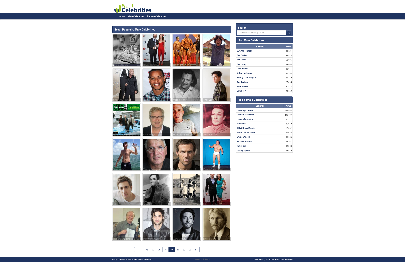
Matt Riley (241, 90)
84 (196, 249)
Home (122, 16)
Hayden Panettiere (245, 119)
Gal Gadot (241, 123)
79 (165, 249)
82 (184, 249)
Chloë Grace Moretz (246, 127)
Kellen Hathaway (244, 73)
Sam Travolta (243, 68)
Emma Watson (243, 136)
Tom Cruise (242, 55)
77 (153, 249)
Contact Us (288, 259)
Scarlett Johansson (245, 114)
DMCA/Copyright (274, 259)
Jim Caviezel (242, 81)
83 (190, 249)
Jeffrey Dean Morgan (246, 77)
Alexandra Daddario (246, 132)
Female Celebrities (156, 16)
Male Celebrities (136, 16)
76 (147, 249)
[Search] (288, 32)
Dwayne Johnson (244, 50)
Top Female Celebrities (253, 100)
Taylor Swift (242, 145)
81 (178, 249)
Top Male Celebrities (251, 40)
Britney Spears (243, 150)
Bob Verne (241, 59)
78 (159, 249)
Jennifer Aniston (244, 141)
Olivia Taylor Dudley (246, 110)
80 (172, 249)
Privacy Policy (259, 259)
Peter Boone (242, 86)
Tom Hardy (241, 64)
